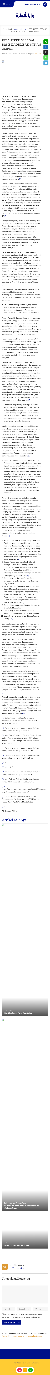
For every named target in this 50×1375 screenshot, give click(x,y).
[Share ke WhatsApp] (45, 57)
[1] (18, 128)
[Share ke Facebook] (45, 47)
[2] (20, 179)
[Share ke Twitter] (45, 52)
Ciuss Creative (33, 1363)
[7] (8, 536)
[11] (3, 692)
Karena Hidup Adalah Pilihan (17, 1245)
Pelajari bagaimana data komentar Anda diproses (22, 1336)
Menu (7, 4)
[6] (29, 456)
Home (15, 29)
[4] (3, 284)
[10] (11, 618)
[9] (27, 575)
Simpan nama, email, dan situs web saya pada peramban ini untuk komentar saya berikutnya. (22, 1315)
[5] (29, 400)
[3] (5, 216)
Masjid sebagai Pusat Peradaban (18, 1013)
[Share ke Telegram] (45, 62)
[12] (24, 713)
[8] (19, 559)
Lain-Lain (23, 29)
